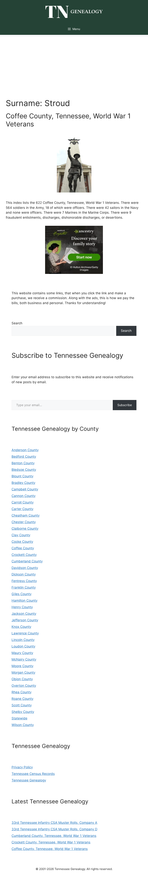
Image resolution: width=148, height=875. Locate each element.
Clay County (21, 535)
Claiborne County (25, 528)
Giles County (21, 594)
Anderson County (25, 450)
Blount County (22, 476)
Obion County (22, 679)
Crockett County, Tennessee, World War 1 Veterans (51, 842)
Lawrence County (25, 633)
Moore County (22, 666)
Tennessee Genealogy (29, 780)
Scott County (22, 705)
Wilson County (23, 725)
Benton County (23, 463)
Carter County (22, 509)
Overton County (24, 686)
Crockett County (24, 555)
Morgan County (23, 672)
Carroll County (23, 502)
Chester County (24, 522)
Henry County (22, 607)
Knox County (21, 627)
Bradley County (23, 483)
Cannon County (23, 496)
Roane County (22, 699)
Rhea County (21, 692)
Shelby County (23, 712)
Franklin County (24, 587)
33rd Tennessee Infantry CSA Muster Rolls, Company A (54, 823)
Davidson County (25, 568)
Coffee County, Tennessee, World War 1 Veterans (50, 849)
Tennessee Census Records (33, 774)
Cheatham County (26, 515)
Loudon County (23, 646)
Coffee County (23, 548)
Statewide (19, 718)
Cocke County (22, 542)
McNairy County (24, 659)
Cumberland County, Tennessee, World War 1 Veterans (54, 836)
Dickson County (24, 574)
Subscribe (124, 405)
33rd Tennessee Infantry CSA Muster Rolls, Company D (54, 829)
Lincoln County (23, 640)
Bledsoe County (24, 470)
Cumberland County (27, 561)
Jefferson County (25, 620)
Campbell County (25, 489)
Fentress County (24, 581)
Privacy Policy (22, 767)
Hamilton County (24, 600)
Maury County (22, 653)
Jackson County (24, 614)
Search (17, 323)
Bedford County (24, 456)
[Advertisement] (74, 64)
